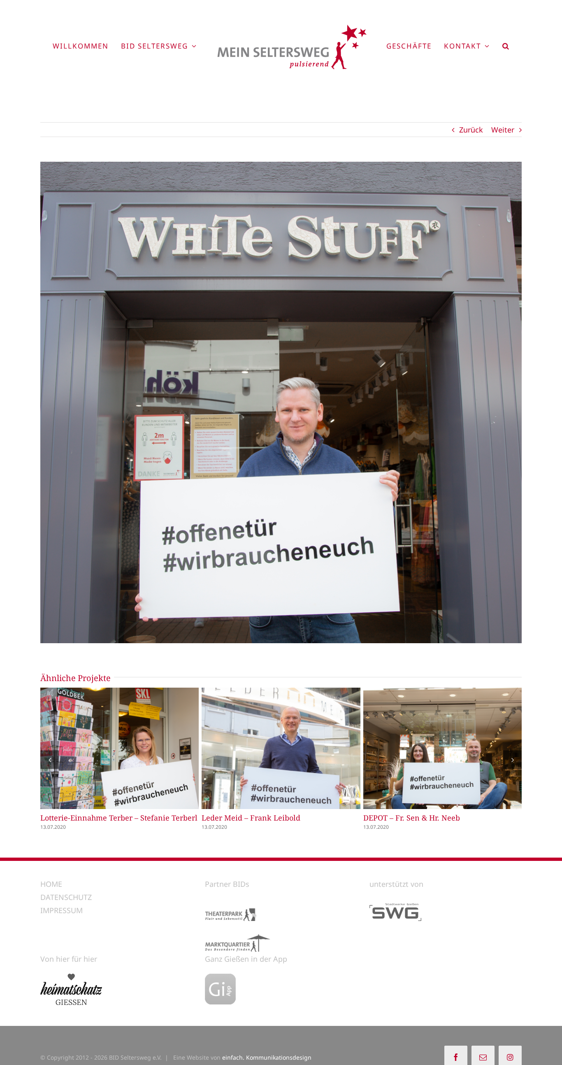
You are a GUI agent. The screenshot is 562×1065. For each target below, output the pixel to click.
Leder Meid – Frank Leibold (265, 748)
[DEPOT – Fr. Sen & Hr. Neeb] (442, 748)
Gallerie (135, 748)
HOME (51, 883)
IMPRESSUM (61, 910)
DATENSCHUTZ (66, 896)
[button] (506, 46)
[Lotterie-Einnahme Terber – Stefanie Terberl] (119, 748)
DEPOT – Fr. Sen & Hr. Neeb (427, 748)
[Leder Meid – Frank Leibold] (281, 748)
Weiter (502, 130)
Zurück (471, 130)
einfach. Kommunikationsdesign (266, 1056)
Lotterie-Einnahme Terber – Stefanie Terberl (104, 748)
